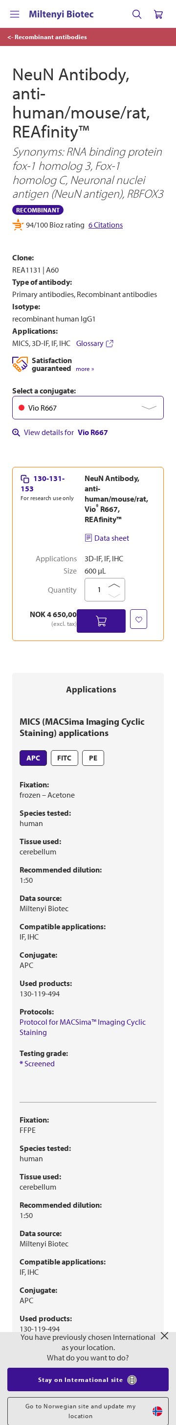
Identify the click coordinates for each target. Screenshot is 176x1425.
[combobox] (88, 407)
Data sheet (111, 538)
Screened (37, 1063)
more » (85, 369)
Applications (91, 689)
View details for (66, 432)
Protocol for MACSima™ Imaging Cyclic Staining (83, 1027)
